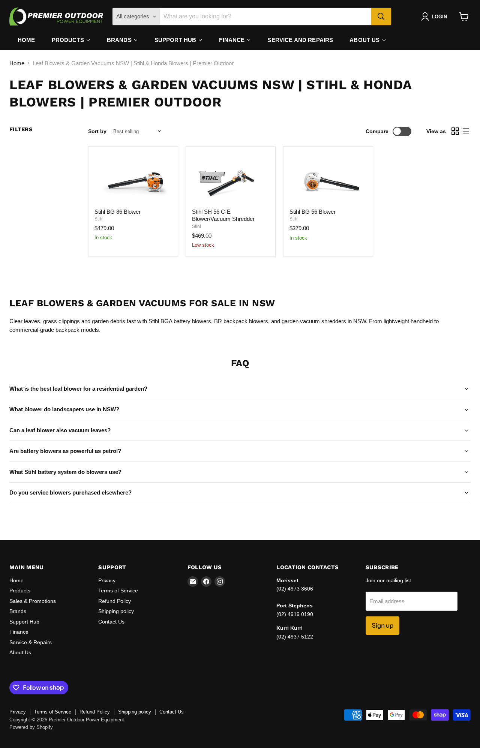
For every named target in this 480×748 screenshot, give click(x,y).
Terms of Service (118, 591)
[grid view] (455, 131)
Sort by (97, 131)
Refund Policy (114, 601)
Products (19, 591)
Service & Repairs (30, 642)
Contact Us (111, 622)
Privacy (107, 580)
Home (16, 63)
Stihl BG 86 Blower (117, 211)
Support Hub (24, 622)
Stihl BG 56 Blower (313, 211)
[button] (435, 16)
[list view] (465, 131)
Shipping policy (116, 611)
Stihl (99, 219)
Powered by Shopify (31, 727)
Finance (18, 632)
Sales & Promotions (32, 601)
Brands (17, 611)
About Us (20, 652)
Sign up (382, 625)
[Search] (381, 16)
